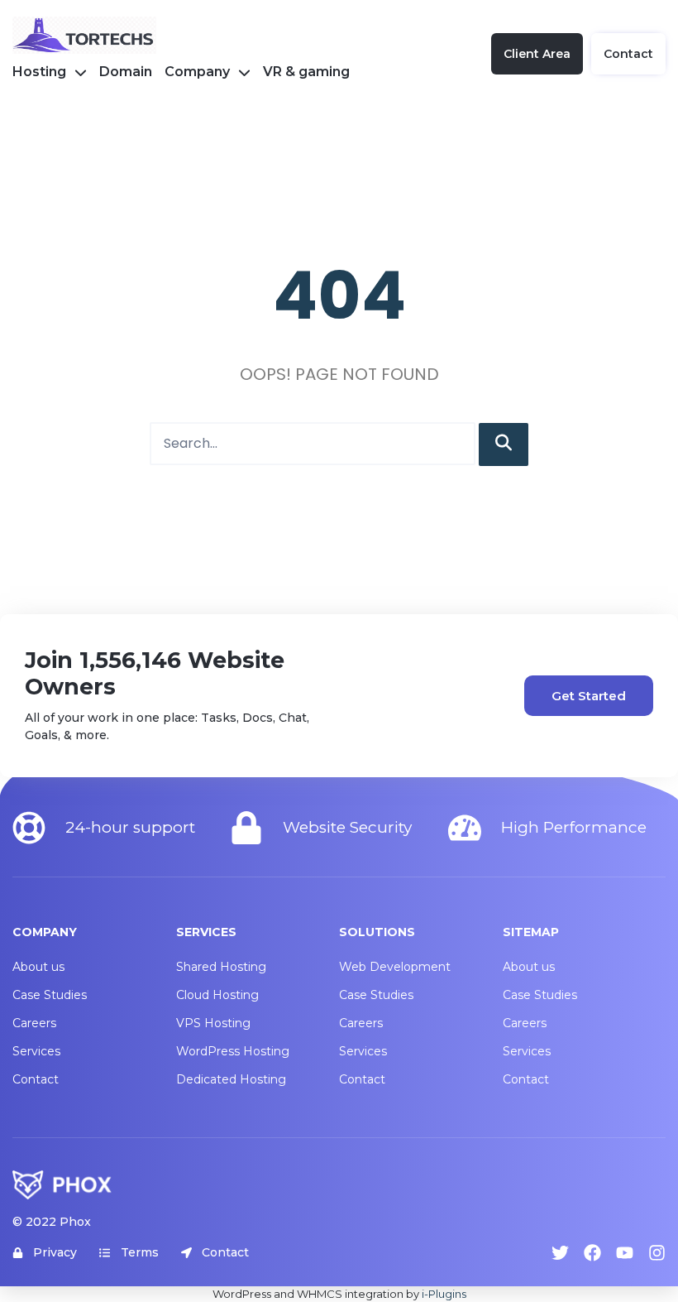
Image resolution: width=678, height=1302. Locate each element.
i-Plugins (444, 1293)
